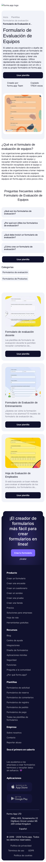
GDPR (31, 850)
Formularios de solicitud (18, 687)
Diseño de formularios (17, 650)
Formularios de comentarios (20, 697)
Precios (10, 607)
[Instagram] (14, 756)
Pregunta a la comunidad (19, 669)
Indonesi (24, 807)
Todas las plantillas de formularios (17, 718)
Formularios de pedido (17, 707)
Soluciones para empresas (19, 612)
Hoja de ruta (13, 617)
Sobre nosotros (14, 732)
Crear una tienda (15, 603)
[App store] (21, 787)
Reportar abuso (14, 742)
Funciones (11, 665)
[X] (20, 756)
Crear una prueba (15, 598)
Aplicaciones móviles (17, 655)
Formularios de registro (18, 702)
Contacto (11, 737)
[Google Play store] (21, 799)
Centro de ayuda (15, 640)
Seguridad (11, 660)
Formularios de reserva (18, 692)
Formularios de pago (17, 712)
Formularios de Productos (15, 278)
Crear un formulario (16, 578)
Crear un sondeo (15, 593)
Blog (9, 635)
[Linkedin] (9, 756)
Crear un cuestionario (17, 588)
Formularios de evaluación (15, 272)
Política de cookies (23, 855)
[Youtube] (26, 756)
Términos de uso (16, 850)
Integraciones (13, 645)
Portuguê (24, 812)
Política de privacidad (20, 845)
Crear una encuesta (16, 583)
